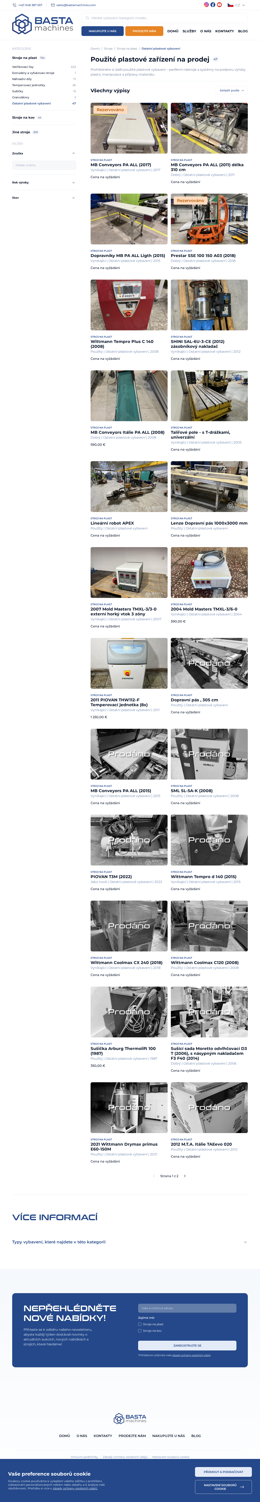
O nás (205, 31)
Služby (189, 31)
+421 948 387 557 (30, 5)
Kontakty (224, 31)
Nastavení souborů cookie (220, 1487)
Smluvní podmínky (84, 1457)
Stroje (108, 48)
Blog (243, 31)
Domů (173, 31)
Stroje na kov (26, 117)
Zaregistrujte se (187, 1345)
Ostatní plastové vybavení (161, 48)
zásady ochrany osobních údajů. (75, 1488)
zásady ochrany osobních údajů (191, 1355)
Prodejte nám (144, 31)
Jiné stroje (25, 132)
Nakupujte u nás (102, 31)
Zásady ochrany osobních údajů (125, 1457)
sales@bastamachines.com (76, 5)
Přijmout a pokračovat (223, 1472)
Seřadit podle (229, 90)
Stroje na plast (28, 58)
